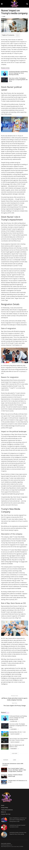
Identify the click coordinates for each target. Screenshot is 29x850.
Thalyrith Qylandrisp (15, 734)
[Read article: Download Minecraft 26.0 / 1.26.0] (5, 734)
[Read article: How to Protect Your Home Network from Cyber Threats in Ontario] (5, 740)
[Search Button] (27, 4)
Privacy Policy (4, 807)
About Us (3, 812)
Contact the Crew (5, 814)
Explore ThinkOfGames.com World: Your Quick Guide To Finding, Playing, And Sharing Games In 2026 (18, 819)
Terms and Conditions (7, 809)
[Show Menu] (2, 4)
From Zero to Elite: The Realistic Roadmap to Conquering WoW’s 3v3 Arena (18, 79)
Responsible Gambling (6, 843)
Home (2, 805)
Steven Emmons (13, 729)
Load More (14, 753)
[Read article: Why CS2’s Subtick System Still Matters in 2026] (5, 747)
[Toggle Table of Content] (16, 35)
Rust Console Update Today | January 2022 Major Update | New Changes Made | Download (17, 770)
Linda (3, 16)
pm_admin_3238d (13, 721)
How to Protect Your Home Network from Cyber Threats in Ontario (18, 739)
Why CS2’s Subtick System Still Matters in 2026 (16, 745)
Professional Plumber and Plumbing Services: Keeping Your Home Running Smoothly (18, 73)
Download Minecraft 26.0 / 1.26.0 (17, 732)
